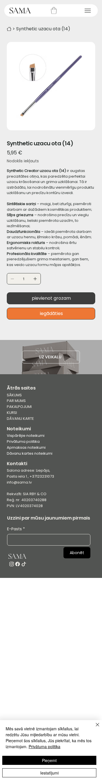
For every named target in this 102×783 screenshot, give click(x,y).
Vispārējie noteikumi (25, 435)
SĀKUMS (14, 395)
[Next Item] (87, 86)
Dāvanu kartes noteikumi (29, 453)
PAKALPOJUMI (19, 406)
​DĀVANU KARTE (20, 418)
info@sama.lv (19, 482)
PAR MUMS (16, 400)
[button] (54, 10)
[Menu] (88, 11)
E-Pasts (16, 529)
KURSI (12, 412)
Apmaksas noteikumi (26, 447)
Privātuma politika (23, 441)
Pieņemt (49, 760)
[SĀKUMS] (9, 29)
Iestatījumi (49, 773)
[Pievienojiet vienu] (35, 278)
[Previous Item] (14, 86)
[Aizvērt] (94, 728)
